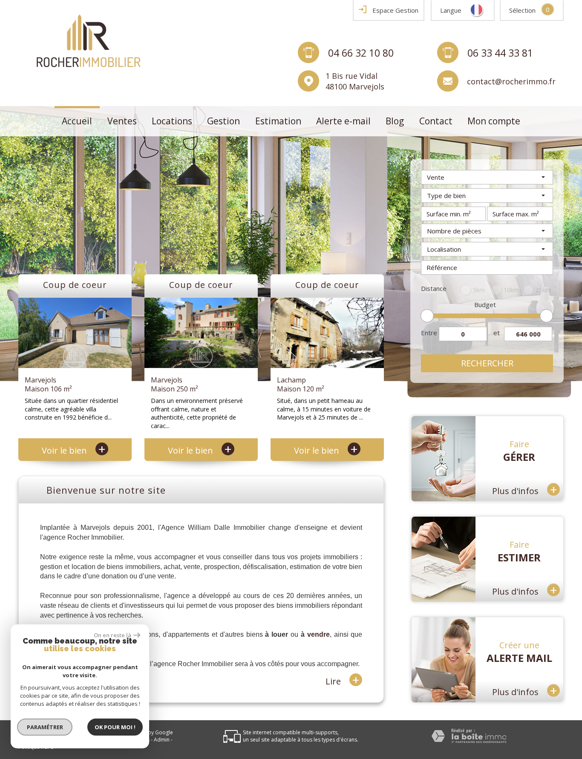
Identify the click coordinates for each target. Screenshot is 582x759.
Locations (172, 121)
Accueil (77, 121)
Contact (435, 121)
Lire (343, 680)
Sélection (522, 10)
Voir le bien (74, 450)
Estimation (278, 121)
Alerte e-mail (343, 121)
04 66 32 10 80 (361, 52)
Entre (429, 332)
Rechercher (487, 363)
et (496, 332)
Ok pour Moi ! (115, 727)
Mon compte (493, 121)
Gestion (223, 121)
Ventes (122, 121)
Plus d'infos (524, 489)
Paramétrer (45, 727)
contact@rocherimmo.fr (511, 81)
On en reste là (112, 635)
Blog (395, 121)
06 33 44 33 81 (500, 52)
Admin (162, 739)
